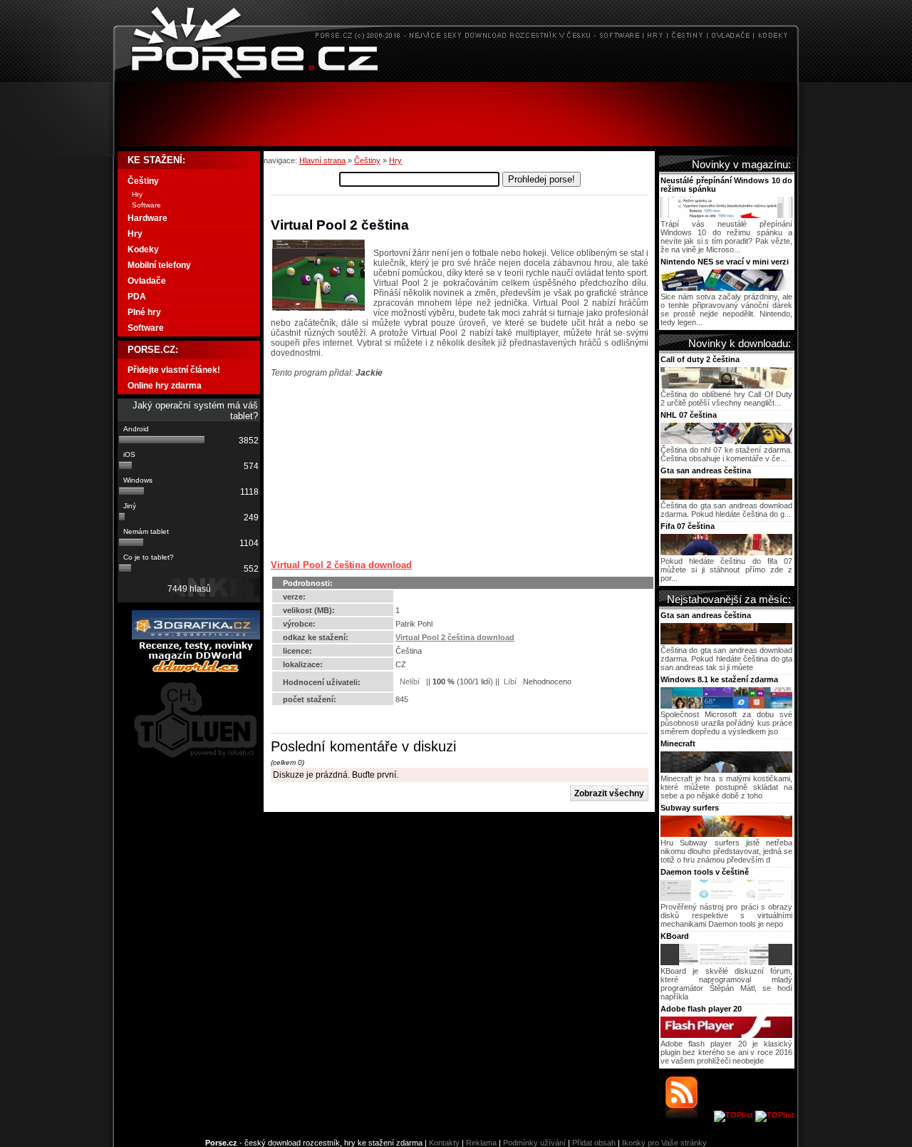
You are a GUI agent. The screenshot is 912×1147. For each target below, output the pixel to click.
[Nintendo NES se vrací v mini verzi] (726, 288)
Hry (395, 160)
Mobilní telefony (159, 265)
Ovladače (147, 281)
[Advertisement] (456, 114)
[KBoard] (726, 962)
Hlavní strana (322, 160)
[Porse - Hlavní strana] (456, 78)
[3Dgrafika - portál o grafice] (196, 636)
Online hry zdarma (165, 386)
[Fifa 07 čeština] (726, 552)
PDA (137, 297)
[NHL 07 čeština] (726, 441)
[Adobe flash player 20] (726, 1035)
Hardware (147, 218)
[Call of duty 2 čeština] (726, 385)
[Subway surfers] (726, 834)
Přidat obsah (594, 1142)
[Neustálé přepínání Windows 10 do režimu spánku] (726, 215)
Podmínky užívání (534, 1142)
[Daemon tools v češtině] (726, 898)
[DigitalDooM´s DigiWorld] (196, 670)
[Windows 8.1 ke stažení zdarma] (726, 705)
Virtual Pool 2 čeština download (341, 565)
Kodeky (143, 249)
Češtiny (367, 160)
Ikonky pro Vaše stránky (664, 1142)
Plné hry (144, 312)
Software (146, 205)
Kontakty (444, 1142)
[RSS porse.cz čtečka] (688, 1115)
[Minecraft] (726, 770)
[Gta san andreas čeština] (726, 497)
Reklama (481, 1142)
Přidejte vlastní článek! (174, 370)
